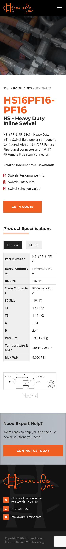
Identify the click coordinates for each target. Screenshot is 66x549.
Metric (33, 245)
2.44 (35, 330)
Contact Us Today (33, 451)
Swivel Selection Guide (24, 189)
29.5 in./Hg (40, 338)
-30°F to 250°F (42, 348)
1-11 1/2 (38, 308)
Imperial (13, 245)
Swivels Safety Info (21, 182)
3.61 (35, 323)
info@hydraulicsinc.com (26, 517)
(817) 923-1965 (20, 508)
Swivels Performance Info (26, 175)
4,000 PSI (38, 357)
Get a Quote (22, 207)
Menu (59, 8)
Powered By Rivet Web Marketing (24, 542)
